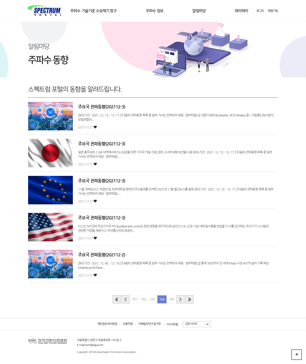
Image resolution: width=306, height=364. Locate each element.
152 (143, 299)
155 (171, 299)
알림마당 (199, 11)
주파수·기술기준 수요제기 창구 (93, 11)
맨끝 (189, 299)
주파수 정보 (154, 11)
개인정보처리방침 (107, 323)
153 (152, 299)
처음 (116, 299)
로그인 (260, 10)
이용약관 (128, 323)
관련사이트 (191, 324)
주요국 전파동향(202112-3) (101, 106)
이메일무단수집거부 (149, 323)
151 (134, 299)
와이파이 (241, 11)
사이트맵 (172, 324)
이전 (125, 299)
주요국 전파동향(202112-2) (101, 254)
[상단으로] (296, 354)
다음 (180, 299)
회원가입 (273, 10)
